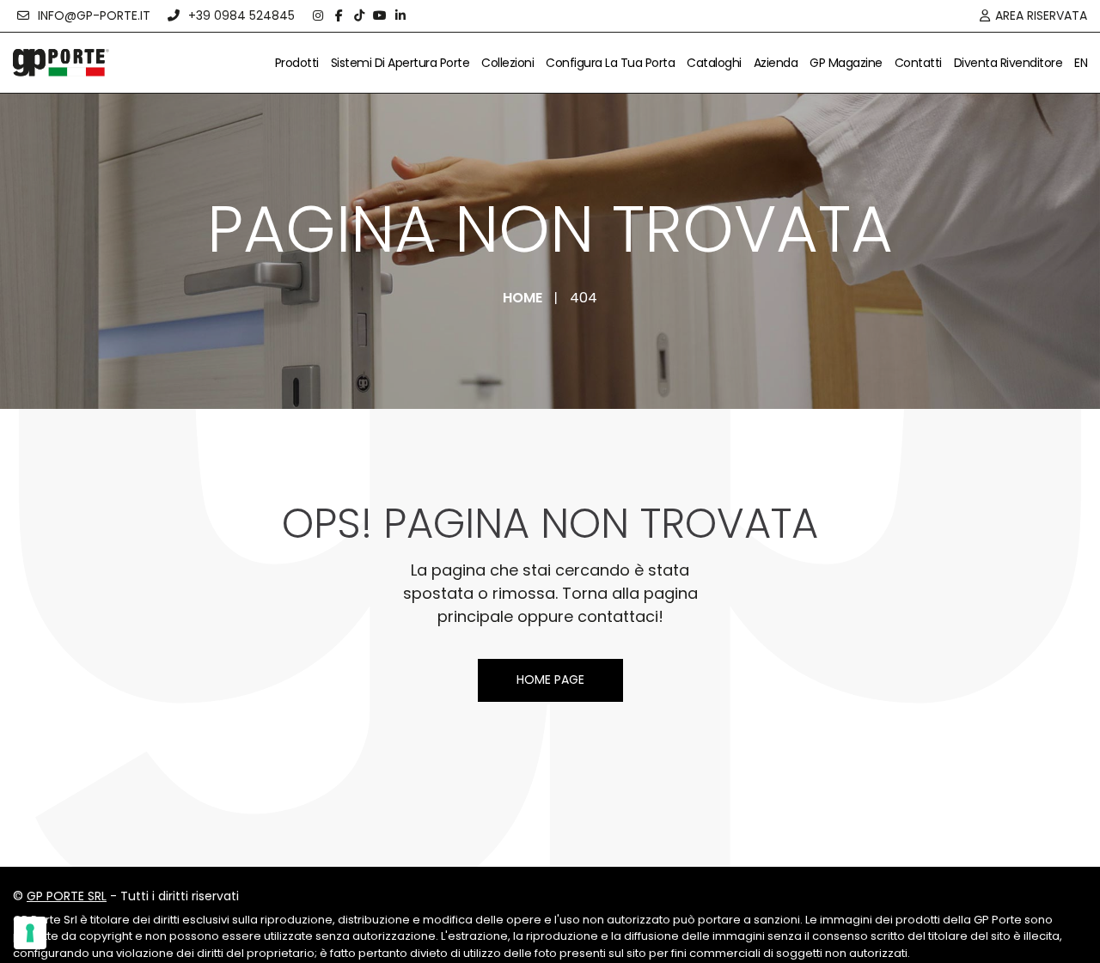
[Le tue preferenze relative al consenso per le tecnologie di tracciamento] (30, 933)
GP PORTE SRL (67, 896)
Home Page (550, 679)
